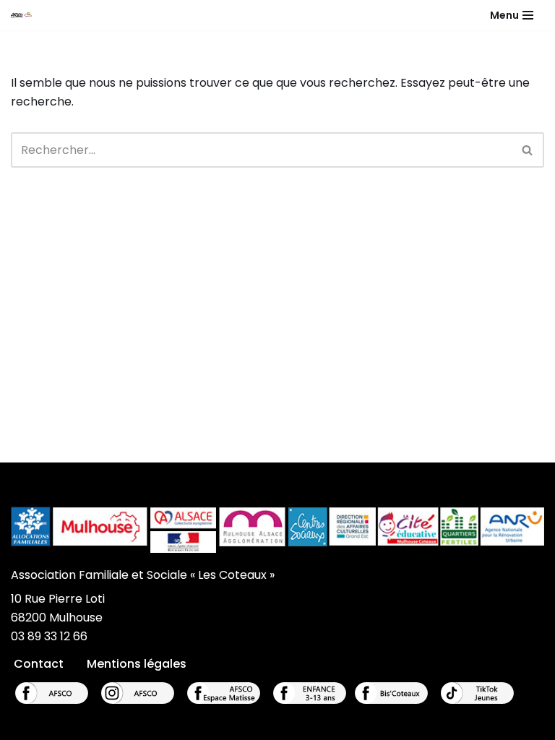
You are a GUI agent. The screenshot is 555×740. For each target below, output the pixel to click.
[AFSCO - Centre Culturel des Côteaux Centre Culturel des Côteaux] (26, 15)
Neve (203, 724)
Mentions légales (136, 663)
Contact (39, 663)
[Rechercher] (528, 150)
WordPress (335, 724)
